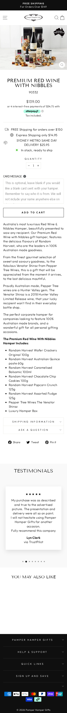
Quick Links (32, 663)
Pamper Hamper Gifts (32, 639)
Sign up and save (32, 675)
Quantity (34, 158)
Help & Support (32, 651)
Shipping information (33, 421)
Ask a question (33, 429)
